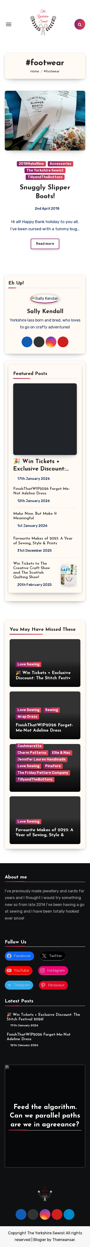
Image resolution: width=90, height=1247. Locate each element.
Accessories (60, 164)
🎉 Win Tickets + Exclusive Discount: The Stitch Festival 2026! (45, 678)
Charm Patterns (32, 753)
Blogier (39, 1239)
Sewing (51, 710)
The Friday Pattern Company (43, 773)
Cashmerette (30, 746)
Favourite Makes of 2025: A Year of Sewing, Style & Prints (44, 835)
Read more (45, 244)
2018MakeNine (31, 164)
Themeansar (63, 1239)
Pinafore (53, 766)
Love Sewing (28, 664)
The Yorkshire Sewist (45, 170)
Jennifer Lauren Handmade (42, 759)
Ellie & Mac (61, 753)
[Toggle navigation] (8, 24)
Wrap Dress (27, 717)
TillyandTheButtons (45, 177)
